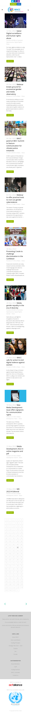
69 (21, 560)
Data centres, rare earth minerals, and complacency (15, 619)
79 (21, 566)
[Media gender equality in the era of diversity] (15, 292)
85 (6, 572)
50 (6, 550)
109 (21, 584)
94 (21, 575)
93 (17, 575)
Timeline (15, 648)
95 (6, 578)
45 (6, 547)
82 (14, 569)
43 (17, 544)
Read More (10, 61)
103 (18, 581)
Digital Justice (10, 42)
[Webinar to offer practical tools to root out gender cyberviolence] (15, 184)
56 (10, 553)
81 (10, 569)
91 (10, 575)
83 (17, 569)
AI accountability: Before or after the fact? (15, 622)
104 (21, 581)
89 (21, 572)
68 (17, 560)
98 (17, 578)
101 (10, 581)
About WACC (15, 637)
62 (14, 556)
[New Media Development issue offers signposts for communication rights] (15, 396)
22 (14, 532)
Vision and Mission (15, 640)
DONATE (13, 4)
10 (6, 526)
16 (10, 529)
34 (21, 538)
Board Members (15, 664)
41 (10, 544)
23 (17, 532)
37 (14, 541)
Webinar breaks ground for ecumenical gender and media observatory (14, 89)
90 (6, 575)
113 (18, 587)
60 (6, 556)
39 (21, 541)
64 (21, 556)
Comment (20, 40)
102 (14, 581)
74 (21, 563)
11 (10, 526)
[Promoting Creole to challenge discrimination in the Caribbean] (15, 236)
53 (17, 550)
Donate (15, 654)
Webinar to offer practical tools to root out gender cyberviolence (15, 198)
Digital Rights (18, 42)
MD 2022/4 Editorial (13, 490)
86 (10, 572)
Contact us (15, 675)
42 (14, 544)
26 (10, 535)
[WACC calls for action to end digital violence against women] (15, 346)
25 (6, 535)
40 (6, 544)
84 (21, 569)
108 (18, 584)
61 (10, 556)
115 (6, 590)
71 (10, 563)
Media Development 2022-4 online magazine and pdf (14, 450)
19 (21, 529)
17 (14, 529)
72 (14, 563)
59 (21, 553)
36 (10, 541)
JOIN (19, 4)
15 (6, 529)
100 (6, 581)
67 (14, 560)
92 (14, 575)
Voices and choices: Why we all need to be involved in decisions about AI (15, 626)
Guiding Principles (15, 643)
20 (6, 532)
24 (21, 532)
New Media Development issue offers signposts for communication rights (15, 410)
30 (6, 538)
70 (6, 563)
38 (17, 541)
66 (10, 560)
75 (6, 566)
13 (17, 526)
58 (17, 553)
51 (10, 550)
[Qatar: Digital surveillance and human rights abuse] (15, 20)
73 (17, 563)
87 (14, 572)
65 (6, 560)
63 (17, 556)
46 (10, 547)
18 (17, 529)
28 (17, 535)
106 (10, 584)
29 (21, 535)
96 (10, 578)
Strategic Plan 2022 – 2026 (15, 645)
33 (17, 538)
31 (10, 538)
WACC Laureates (15, 672)
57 (14, 553)
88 (17, 572)
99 (21, 578)
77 (14, 566)
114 (21, 587)
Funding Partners (15, 669)
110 (6, 587)
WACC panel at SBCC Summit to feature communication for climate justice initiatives (15, 144)
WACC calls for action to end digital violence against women (15, 361)
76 (10, 566)
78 (17, 566)
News (18, 96)
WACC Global (19, 710)
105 (6, 584)
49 (21, 547)
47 (14, 547)
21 (10, 532)
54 (21, 550)
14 (21, 526)
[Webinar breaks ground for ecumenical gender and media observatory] (15, 74)
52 (14, 550)
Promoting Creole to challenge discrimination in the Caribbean (14, 255)
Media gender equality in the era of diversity (15, 305)
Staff (15, 667)
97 (14, 578)
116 (10, 590)
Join (15, 651)
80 (6, 569)
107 (14, 584)
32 (14, 538)
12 (14, 526)
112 (14, 587)
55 (6, 553)
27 (14, 535)
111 (10, 587)
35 (6, 541)
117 (14, 590)
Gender (8, 314)
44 (21, 544)
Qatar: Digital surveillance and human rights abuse (14, 34)
